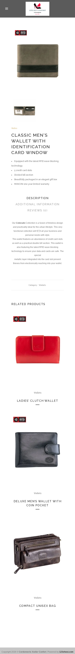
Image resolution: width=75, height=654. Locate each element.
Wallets (14, 128)
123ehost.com (66, 652)
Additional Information (37, 204)
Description (38, 198)
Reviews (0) (37, 210)
